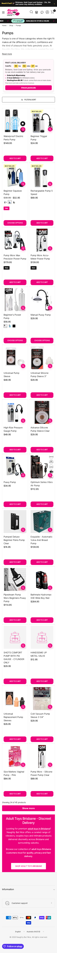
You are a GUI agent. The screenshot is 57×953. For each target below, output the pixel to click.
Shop (11, 25)
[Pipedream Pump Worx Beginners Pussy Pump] (15, 579)
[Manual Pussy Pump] (42, 299)
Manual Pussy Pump (41, 314)
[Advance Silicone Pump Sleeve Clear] (42, 412)
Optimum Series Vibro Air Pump (42, 484)
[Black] (14, 326)
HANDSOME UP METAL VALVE (39, 654)
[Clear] (5, 202)
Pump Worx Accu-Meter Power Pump (40, 257)
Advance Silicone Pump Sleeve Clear (40, 429)
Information (8, 889)
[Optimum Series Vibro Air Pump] (42, 467)
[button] (42, 12)
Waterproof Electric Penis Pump (13, 138)
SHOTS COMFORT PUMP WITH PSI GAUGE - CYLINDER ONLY (14, 657)
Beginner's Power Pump (12, 316)
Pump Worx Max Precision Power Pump (15, 257)
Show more (28, 808)
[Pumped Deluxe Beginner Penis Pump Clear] (15, 521)
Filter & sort (30, 100)
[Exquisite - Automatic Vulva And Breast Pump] (42, 521)
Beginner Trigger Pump (39, 138)
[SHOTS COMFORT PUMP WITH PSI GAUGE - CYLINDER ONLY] (15, 637)
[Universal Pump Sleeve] (15, 357)
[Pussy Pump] (15, 467)
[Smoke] (14, 202)
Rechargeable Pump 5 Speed (42, 192)
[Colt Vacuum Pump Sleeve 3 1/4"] (42, 698)
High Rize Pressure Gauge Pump (13, 429)
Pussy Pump (10, 482)
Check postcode (28, 88)
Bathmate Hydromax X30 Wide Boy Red (41, 596)
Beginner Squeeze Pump (13, 192)
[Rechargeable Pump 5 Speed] (42, 175)
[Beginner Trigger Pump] (42, 121)
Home (4, 25)
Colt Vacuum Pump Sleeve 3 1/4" (40, 715)
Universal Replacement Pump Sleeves (13, 717)
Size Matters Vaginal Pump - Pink (14, 773)
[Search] (31, 12)
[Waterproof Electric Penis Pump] (15, 121)
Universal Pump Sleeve (11, 375)
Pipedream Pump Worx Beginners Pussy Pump (15, 598)
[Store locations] (36, 12)
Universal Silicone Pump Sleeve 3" (39, 375)
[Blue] (9, 202)
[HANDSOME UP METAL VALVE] (42, 637)
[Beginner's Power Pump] (15, 299)
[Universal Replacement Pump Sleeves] (15, 698)
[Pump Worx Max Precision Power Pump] (15, 240)
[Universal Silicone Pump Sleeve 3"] (42, 357)
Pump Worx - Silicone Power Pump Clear (41, 773)
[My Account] (47, 12)
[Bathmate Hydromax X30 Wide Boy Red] (42, 579)
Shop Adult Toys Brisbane (28, 866)
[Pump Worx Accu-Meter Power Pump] (42, 240)
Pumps (18, 25)
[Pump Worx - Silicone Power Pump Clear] (42, 756)
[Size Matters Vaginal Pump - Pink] (15, 756)
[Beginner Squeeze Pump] (15, 175)
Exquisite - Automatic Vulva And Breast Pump (41, 540)
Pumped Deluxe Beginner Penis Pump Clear (14, 540)
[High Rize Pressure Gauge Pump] (15, 412)
